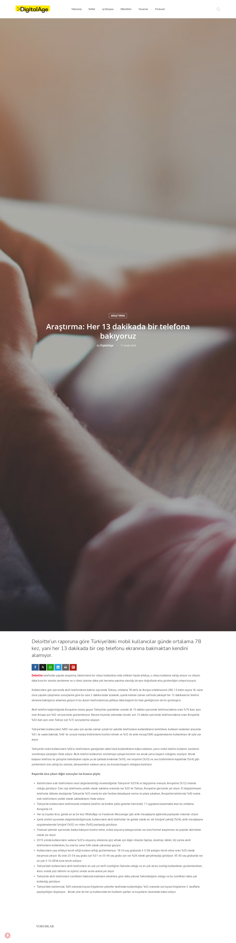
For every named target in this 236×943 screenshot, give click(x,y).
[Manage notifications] (7, 935)
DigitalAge (106, 345)
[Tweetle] (42, 667)
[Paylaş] (35, 667)
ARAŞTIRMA (118, 315)
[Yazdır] (65, 667)
